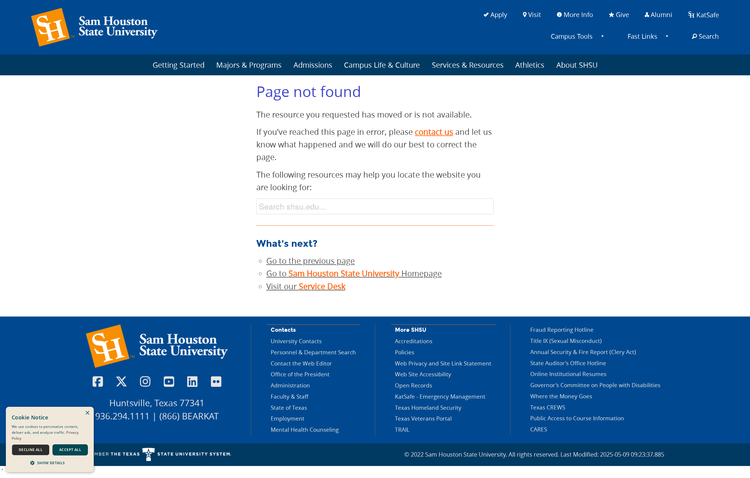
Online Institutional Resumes (568, 373)
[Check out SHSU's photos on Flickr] (216, 382)
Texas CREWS (547, 407)
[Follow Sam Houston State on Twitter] (121, 382)
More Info (577, 14)
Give (621, 14)
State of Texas (289, 407)
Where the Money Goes (561, 396)
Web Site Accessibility (423, 374)
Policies (404, 352)
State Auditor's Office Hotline (568, 363)
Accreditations (413, 341)
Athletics (529, 65)
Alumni (660, 14)
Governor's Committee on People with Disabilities (595, 385)
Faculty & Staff (289, 396)
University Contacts (296, 341)
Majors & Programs (249, 65)
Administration (290, 385)
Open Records (413, 385)
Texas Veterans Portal (423, 418)
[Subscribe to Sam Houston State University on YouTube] (169, 382)
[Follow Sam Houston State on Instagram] (145, 382)
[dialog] (50, 439)
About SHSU (577, 65)
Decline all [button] (30, 449)
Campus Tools (572, 36)
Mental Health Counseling (305, 429)
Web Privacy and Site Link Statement (443, 363)
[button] (50, 462)
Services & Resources (468, 65)
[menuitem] (574, 36)
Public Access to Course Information (577, 418)
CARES (538, 429)
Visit (533, 14)
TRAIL (402, 429)
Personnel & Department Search (313, 352)
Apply (498, 14)
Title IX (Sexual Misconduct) (566, 340)
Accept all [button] (70, 449)
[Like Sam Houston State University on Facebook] (98, 382)
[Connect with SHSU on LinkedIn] (192, 382)
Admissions (313, 65)
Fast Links (642, 36)
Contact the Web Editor (301, 363)
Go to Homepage (354, 273)
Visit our (305, 286)
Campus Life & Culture (382, 65)
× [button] (87, 413)
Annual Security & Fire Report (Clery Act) (583, 351)
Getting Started (178, 65)
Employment (287, 418)
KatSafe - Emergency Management (440, 396)
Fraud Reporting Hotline (562, 329)
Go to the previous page (310, 261)
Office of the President (300, 374)
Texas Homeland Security (428, 407)
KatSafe (707, 15)
